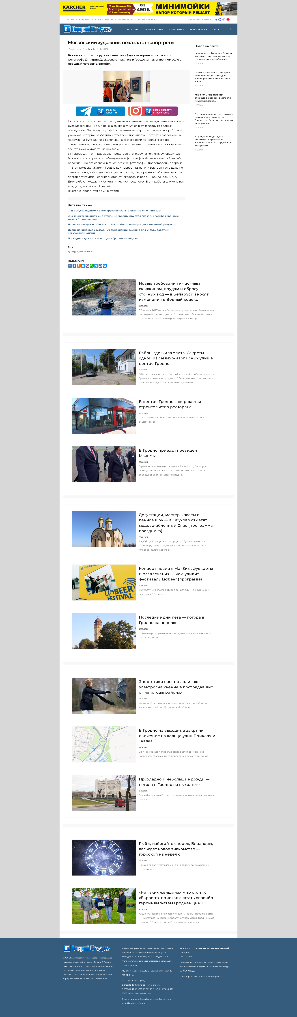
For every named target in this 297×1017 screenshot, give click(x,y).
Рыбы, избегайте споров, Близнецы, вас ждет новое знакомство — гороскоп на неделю (176, 848)
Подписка (97, 19)
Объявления (125, 19)
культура (73, 251)
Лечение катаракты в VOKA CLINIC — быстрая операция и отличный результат (122, 224)
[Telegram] (216, 19)
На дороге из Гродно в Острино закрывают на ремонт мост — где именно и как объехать (214, 56)
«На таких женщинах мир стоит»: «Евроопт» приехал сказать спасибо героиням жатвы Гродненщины (176, 897)
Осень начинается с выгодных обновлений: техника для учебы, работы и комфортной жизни (213, 77)
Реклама (84, 19)
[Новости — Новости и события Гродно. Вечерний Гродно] (87, 29)
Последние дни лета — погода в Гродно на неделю (103, 238)
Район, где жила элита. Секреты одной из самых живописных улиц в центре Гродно (176, 358)
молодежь (85, 251)
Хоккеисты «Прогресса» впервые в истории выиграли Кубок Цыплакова (213, 97)
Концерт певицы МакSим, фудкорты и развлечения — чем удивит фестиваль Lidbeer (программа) (176, 573)
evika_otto (90, 49)
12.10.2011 (104, 49)
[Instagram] (219, 19)
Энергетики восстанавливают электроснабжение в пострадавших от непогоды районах (176, 687)
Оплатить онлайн (145, 19)
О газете (72, 19)
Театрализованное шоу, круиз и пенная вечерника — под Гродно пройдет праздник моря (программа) (214, 119)
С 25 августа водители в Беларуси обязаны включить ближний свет (114, 210)
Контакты (110, 19)
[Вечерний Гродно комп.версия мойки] (148, 8)
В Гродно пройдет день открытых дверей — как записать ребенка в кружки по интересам (213, 141)
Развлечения (75, 49)
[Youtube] (228, 19)
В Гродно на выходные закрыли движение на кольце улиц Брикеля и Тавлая (177, 735)
